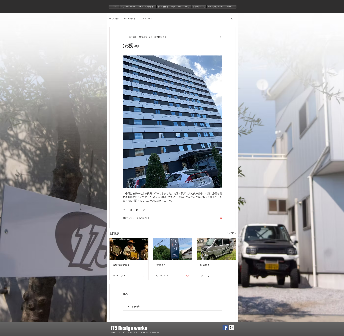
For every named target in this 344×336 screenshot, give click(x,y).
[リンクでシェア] (144, 210)
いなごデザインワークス (132, 332)
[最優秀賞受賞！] (129, 249)
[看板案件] (172, 249)
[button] (146, 6)
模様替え (205, 264)
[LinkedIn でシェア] (137, 210)
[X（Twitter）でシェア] (130, 210)
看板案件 (161, 264)
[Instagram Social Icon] (231, 327)
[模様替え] (216, 249)
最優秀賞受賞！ (121, 264)
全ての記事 (114, 18)
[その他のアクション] (220, 37)
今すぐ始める (129, 18)
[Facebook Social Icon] (225, 327)
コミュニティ (146, 18)
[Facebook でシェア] (124, 210)
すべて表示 (231, 233)
